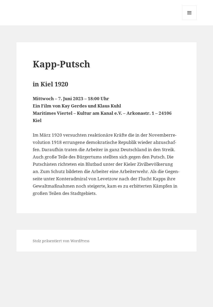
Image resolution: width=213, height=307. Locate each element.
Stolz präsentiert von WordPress (61, 240)
